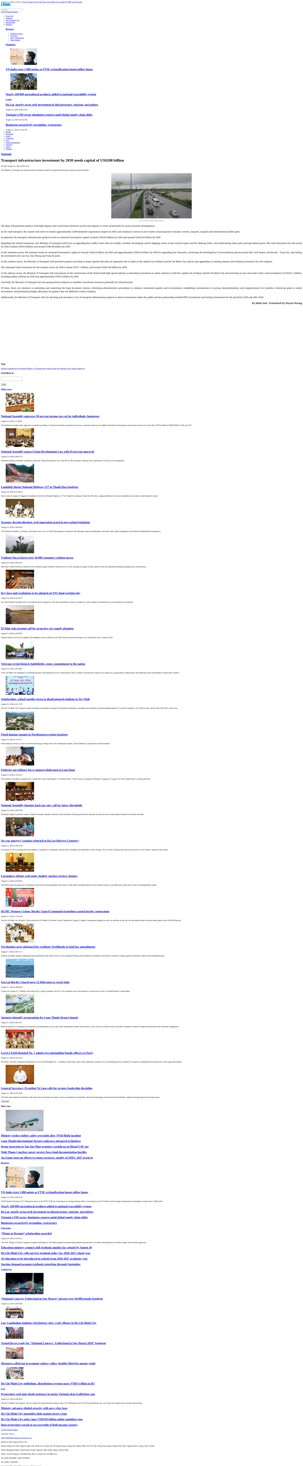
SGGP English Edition (9, 12)
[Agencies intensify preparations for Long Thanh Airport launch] (20, 1012)
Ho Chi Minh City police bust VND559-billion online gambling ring (41, 1419)
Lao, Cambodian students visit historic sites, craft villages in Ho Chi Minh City (48, 1322)
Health (8, 132)
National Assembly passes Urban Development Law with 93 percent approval (47, 451)
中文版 (68, 2)
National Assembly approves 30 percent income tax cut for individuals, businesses (50, 416)
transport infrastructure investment (13, 369)
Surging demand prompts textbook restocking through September (41, 1264)
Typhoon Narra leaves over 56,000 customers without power (37, 557)
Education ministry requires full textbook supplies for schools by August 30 (46, 1247)
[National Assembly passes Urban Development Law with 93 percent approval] (20, 447)
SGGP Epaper (77, 2)
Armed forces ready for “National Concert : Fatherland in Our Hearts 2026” (53, 1343)
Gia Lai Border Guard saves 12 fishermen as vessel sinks (35, 982)
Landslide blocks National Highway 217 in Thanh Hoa (39, 487)
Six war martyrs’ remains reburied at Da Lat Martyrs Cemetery (40, 840)
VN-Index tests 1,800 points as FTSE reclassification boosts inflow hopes (49, 69)
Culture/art (10, 138)
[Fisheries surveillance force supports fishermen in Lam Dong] (20, 765)
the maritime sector (64, 369)
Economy (14, 36)
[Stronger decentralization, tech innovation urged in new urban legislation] (20, 517)
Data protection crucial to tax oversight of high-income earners (39, 1424)
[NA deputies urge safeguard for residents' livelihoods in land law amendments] (20, 942)
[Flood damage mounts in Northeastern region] (20, 729)
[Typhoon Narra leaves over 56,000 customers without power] (20, 553)
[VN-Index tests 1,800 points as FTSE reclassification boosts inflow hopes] (23, 64)
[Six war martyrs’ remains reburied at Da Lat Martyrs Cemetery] (20, 836)
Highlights (11, 44)
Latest (9, 99)
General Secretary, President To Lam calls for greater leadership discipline (46, 1088)
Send (3, 385)
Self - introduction (17, 38)
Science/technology (13, 143)
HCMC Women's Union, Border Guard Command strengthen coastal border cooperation (55, 911)
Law (7, 140)
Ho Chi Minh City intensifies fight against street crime (34, 1413)
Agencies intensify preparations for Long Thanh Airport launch (39, 1017)
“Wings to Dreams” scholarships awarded (26, 1233)
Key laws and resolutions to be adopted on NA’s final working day (40, 593)
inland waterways (78, 369)
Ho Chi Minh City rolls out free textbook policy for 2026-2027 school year (45, 1253)
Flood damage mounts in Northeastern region (34, 734)
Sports (8, 136)
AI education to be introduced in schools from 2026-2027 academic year (44, 1258)
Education (9, 134)
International (10, 22)
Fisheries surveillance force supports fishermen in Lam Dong (38, 769)
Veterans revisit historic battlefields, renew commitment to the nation (43, 663)
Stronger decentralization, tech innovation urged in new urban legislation (45, 522)
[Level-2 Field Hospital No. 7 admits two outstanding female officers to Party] (20, 1048)
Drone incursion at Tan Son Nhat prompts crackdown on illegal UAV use (45, 1146)
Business (9, 25)
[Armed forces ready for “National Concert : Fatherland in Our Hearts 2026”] (14, 1338)
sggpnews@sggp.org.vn (22, 1438)
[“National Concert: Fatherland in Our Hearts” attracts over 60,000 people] (25, 1294)
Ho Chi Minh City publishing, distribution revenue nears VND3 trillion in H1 (48, 1383)
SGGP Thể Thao (40, 2)
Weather (9, 149)
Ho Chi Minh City (12, 20)
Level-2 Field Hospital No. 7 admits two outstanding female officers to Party (47, 1052)
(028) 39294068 (7, 1438)
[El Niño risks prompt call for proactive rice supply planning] (20, 623)
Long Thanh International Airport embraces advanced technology (41, 1140)
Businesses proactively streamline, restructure (34, 124)
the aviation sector (50, 369)
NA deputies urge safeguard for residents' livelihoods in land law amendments (48, 946)
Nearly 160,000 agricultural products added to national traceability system (51, 94)
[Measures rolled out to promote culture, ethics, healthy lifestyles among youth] (14, 1358)
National (9, 18)
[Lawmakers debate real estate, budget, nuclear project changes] (20, 871)
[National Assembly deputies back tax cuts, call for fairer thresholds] (20, 800)
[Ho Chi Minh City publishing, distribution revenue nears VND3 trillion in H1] (14, 1378)
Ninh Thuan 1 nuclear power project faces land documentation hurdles (44, 1152)
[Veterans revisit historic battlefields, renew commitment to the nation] (20, 659)
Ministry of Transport (35, 369)
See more (5, 1101)
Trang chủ (9, 16)
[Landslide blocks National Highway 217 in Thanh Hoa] (20, 482)
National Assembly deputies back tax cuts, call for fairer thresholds (41, 805)
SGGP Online (28, 2)
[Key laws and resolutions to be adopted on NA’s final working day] (20, 588)
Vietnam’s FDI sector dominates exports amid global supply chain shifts (49, 114)
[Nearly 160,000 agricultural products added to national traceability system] (23, 89)
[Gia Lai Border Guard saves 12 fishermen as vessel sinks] (20, 977)
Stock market (15, 40)
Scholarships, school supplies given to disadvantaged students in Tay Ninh (45, 699)
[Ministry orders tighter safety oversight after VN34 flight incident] (25, 1130)
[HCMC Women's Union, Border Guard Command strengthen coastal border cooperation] (20, 906)
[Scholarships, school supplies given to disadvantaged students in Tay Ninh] (20, 694)
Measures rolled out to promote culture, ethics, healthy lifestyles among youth (48, 1363)
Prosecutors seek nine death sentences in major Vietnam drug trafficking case (48, 1394)
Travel (8, 147)
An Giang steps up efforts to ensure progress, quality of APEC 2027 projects (47, 1157)
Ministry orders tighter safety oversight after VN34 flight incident (41, 1135)
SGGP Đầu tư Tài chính (56, 2)
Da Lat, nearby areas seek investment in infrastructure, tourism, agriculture (52, 104)
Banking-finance (16, 34)
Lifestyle (9, 145)
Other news (6, 389)
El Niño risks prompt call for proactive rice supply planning (37, 628)
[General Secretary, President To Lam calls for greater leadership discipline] (20, 1083)
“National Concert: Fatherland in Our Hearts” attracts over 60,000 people (52, 1298)
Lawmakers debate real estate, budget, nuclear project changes (39, 875)
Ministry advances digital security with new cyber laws (34, 1408)
